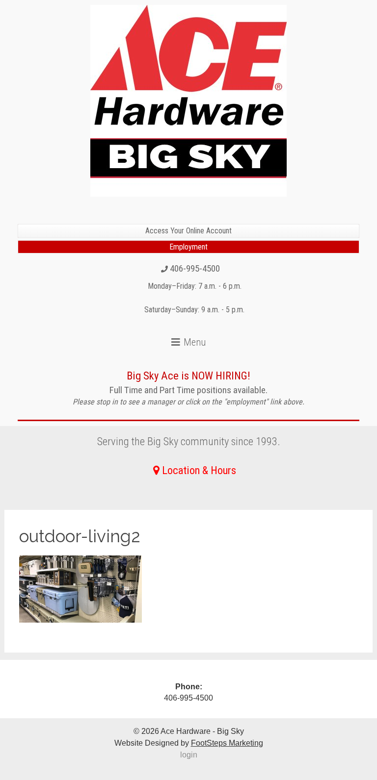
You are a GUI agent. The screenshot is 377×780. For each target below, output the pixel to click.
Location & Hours (199, 470)
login (188, 755)
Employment (188, 247)
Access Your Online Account (188, 230)
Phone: (188, 686)
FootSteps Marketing (227, 743)
